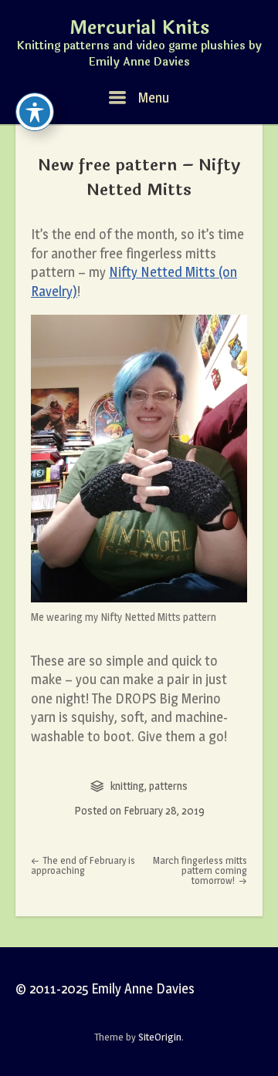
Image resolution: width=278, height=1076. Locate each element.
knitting (127, 785)
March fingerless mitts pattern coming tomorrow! (200, 870)
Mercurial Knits (139, 28)
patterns (168, 785)
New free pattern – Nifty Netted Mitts (139, 177)
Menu (152, 97)
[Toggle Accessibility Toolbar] (34, 111)
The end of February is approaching (83, 865)
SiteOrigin (159, 1036)
